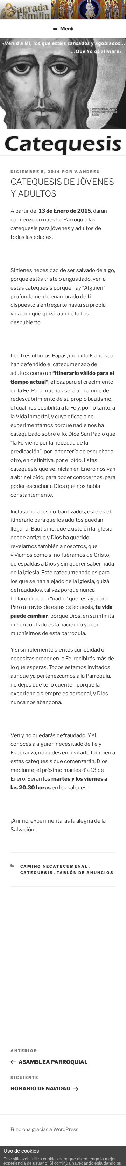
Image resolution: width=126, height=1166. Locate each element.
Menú (67, 28)
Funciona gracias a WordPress (44, 1129)
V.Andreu (87, 171)
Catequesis (37, 872)
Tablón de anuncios (85, 872)
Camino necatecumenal (54, 866)
